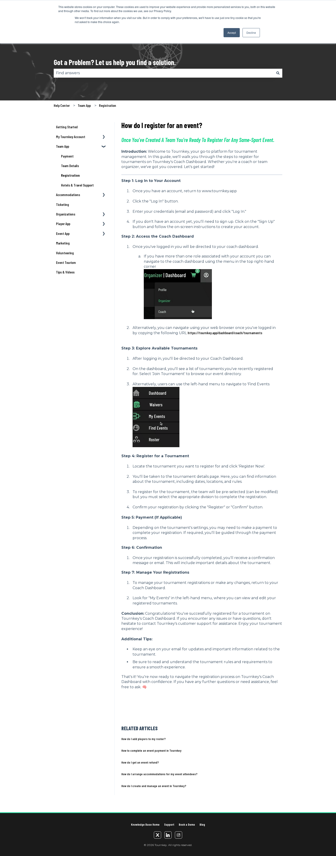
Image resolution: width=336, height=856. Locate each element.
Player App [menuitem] (63, 223)
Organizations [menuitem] (65, 214)
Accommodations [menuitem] (68, 194)
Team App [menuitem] (62, 146)
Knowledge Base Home (145, 824)
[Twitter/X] (157, 835)
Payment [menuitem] (67, 156)
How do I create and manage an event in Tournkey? (153, 786)
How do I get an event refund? (140, 762)
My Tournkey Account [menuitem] (70, 136)
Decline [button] (251, 32)
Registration (107, 105)
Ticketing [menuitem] (62, 204)
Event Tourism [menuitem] (66, 262)
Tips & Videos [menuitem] (65, 272)
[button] (103, 137)
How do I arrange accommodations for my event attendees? (159, 774)
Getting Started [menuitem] (67, 127)
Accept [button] (231, 32)
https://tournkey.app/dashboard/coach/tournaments (225, 333)
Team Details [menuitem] (70, 165)
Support (169, 824)
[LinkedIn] (168, 835)
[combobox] (164, 73)
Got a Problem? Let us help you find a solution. (115, 62)
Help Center (62, 105)
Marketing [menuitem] (63, 243)
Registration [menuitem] (70, 175)
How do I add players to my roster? (143, 739)
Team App (84, 105)
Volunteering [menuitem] (65, 253)
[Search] (278, 73)
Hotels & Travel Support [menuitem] (77, 185)
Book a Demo (187, 824)
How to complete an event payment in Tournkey (151, 750)
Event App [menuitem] (62, 233)
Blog (202, 824)
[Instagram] (178, 835)
